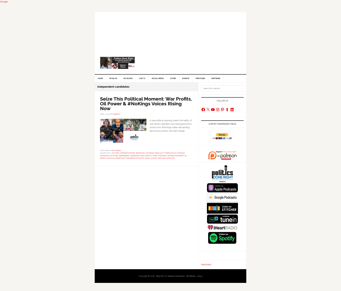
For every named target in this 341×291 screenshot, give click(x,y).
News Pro (160, 276)
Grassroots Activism (109, 156)
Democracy (140, 153)
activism (115, 153)
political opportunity (116, 158)
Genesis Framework (176, 276)
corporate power (127, 153)
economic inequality (155, 153)
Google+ (4, 1)
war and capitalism (166, 158)
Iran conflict (146, 156)
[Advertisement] (170, 31)
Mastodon (206, 264)
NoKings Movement (175, 156)
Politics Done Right (170, 63)
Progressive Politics (135, 158)
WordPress (191, 276)
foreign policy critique (175, 153)
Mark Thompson (160, 156)
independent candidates (129, 156)
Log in (200, 276)
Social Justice (151, 158)
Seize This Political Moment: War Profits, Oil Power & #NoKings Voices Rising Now (146, 103)
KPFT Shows (116, 150)
